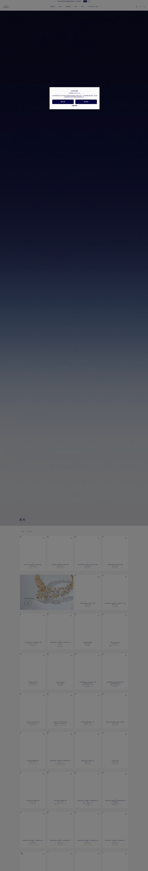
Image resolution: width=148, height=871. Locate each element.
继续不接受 (63, 101)
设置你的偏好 (74, 105)
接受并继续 (86, 101)
